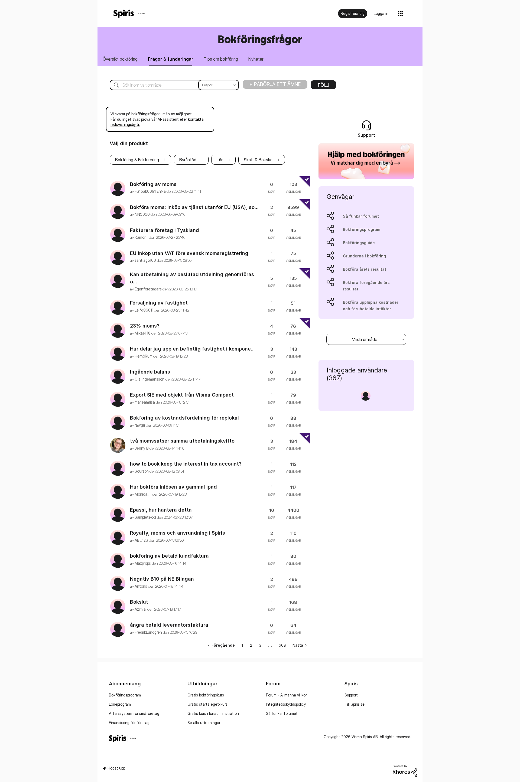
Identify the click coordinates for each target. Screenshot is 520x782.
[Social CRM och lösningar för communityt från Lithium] (405, 770)
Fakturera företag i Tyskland (164, 230)
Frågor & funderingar (170, 59)
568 (282, 645)
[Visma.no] (129, 13)
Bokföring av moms (153, 184)
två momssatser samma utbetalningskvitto (182, 441)
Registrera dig (353, 13)
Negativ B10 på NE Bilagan (162, 579)
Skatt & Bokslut (258, 159)
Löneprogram (120, 704)
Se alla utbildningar (203, 722)
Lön (220, 159)
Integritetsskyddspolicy (286, 704)
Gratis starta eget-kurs (207, 704)
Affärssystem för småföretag (134, 713)
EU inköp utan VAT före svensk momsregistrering (189, 253)
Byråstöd (187, 159)
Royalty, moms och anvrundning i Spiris (177, 533)
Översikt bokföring (120, 59)
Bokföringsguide (359, 242)
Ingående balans (150, 372)
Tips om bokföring (221, 59)
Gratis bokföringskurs (205, 695)
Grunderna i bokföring (364, 256)
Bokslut (139, 602)
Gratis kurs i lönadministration (213, 713)
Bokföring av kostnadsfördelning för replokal (184, 418)
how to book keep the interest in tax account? (186, 464)
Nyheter (256, 59)
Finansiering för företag (129, 722)
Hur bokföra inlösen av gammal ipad (173, 487)
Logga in (381, 13)
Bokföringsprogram (361, 229)
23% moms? (145, 326)
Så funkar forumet (361, 216)
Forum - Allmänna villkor (286, 695)
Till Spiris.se (354, 704)
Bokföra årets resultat (364, 269)
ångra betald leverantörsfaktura (169, 625)
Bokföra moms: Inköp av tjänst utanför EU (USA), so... (194, 207)
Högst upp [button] (116, 768)
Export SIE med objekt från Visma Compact (182, 395)
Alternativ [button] (323, 86)
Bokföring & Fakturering (137, 159)
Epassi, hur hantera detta (161, 510)
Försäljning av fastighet (159, 303)
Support (351, 695)
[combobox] (170, 85)
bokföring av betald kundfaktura (169, 556)
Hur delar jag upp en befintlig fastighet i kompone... (192, 349)
